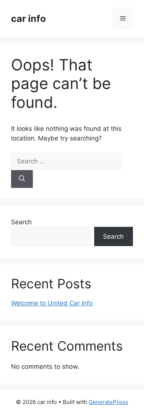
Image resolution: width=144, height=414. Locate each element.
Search (21, 222)
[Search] (22, 179)
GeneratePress (108, 401)
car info (28, 18)
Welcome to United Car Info (52, 303)
